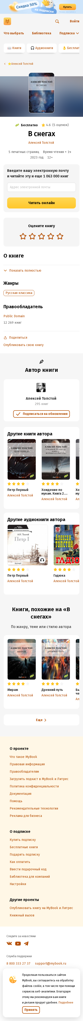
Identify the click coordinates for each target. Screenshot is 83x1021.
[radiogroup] (41, 236)
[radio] (23, 236)
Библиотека (41, 33)
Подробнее (66, 1002)
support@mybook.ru (50, 963)
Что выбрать (14, 33)
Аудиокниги (44, 48)
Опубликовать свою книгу (23, 345)
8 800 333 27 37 (18, 963)
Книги (16, 48)
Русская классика (19, 293)
